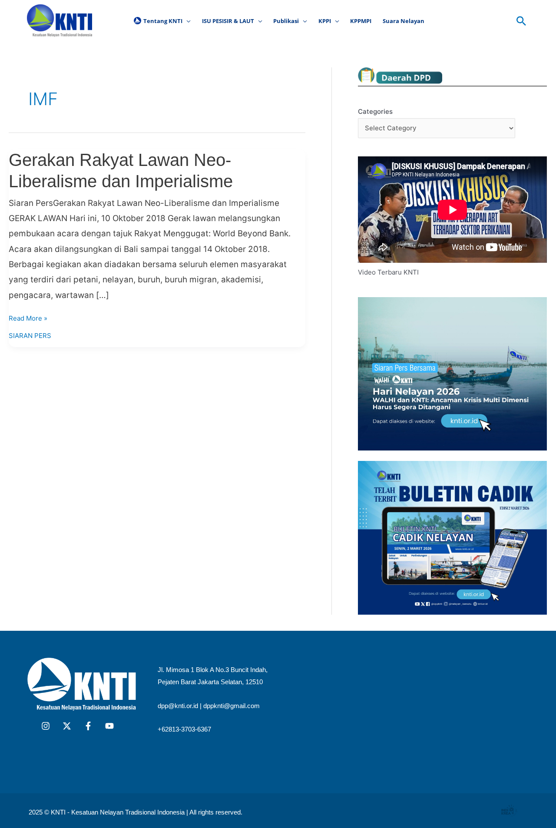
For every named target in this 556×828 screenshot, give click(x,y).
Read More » (28, 317)
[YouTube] (109, 726)
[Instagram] (45, 726)
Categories (375, 111)
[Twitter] (67, 726)
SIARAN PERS (30, 335)
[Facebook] (88, 726)
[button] (186, 21)
